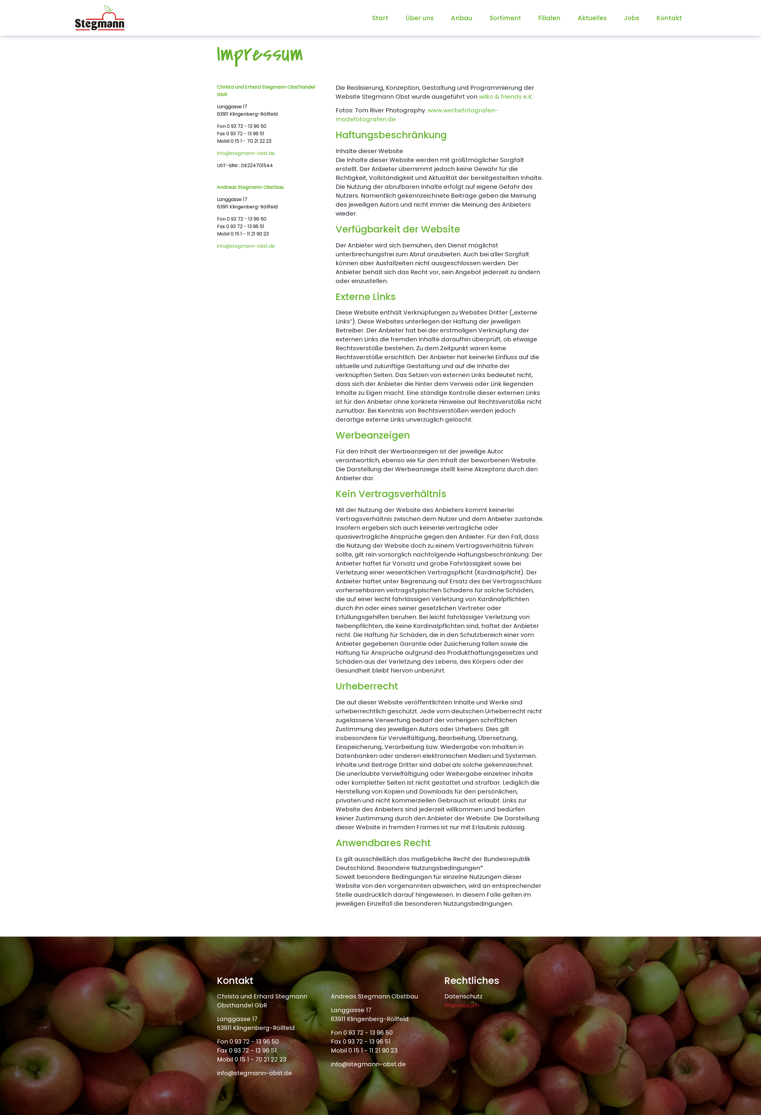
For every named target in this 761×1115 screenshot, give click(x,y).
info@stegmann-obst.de (246, 153)
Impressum (461, 1005)
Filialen (549, 18)
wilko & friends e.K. (506, 96)
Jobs (631, 18)
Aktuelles (592, 18)
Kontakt (669, 18)
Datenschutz (463, 996)
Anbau (461, 18)
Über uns (419, 18)
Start (380, 18)
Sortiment (505, 18)
